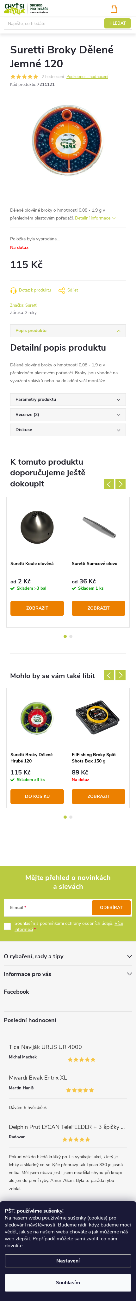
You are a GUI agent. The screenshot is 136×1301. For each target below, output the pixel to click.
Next (120, 484)
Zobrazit (37, 608)
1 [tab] (65, 636)
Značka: (23, 305)
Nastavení (68, 1260)
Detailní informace (92, 218)
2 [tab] (70, 636)
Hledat (117, 23)
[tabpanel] (37, 562)
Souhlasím (68, 1282)
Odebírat (111, 908)
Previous (109, 484)
